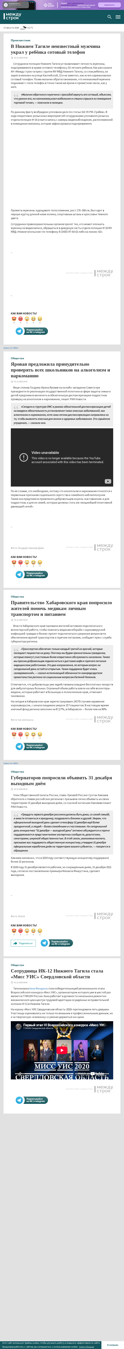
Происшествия (20, 40)
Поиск (110, 17)
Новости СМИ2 (11, 347)
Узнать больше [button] (86, 1346)
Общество (17, 358)
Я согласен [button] (112, 1344)
